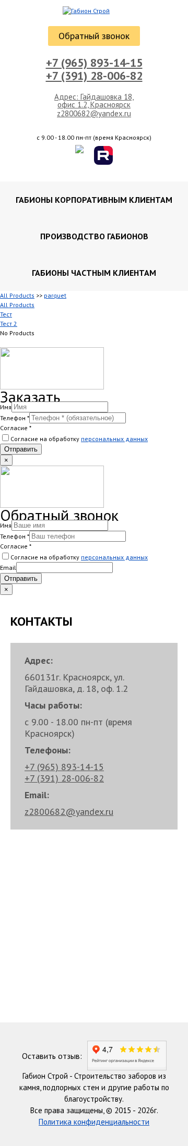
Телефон (14, 418)
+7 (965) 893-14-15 (94, 62)
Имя (5, 407)
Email (8, 567)
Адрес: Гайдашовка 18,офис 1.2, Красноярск (94, 100)
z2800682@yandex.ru (94, 113)
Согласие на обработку (79, 439)
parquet (55, 295)
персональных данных (114, 439)
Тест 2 (8, 323)
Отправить (21, 449)
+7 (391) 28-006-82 (94, 75)
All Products (17, 295)
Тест (6, 314)
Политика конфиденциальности (94, 1122)
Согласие (15, 428)
